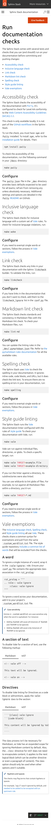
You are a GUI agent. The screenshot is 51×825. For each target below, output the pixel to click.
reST (23, 655)
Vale (35, 221)
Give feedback (37, 20)
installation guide (11, 139)
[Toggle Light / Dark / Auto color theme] (44, 12)
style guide (16, 431)
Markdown (10, 655)
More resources (37, 4)
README (14, 198)
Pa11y (30, 106)
